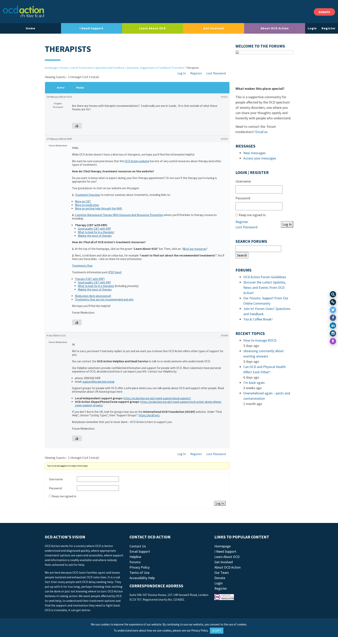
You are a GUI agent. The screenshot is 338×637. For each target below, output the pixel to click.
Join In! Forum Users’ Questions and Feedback (97, 67)
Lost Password (216, 73)
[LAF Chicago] (24, 11)
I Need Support (91, 28)
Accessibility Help (142, 578)
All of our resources (195, 249)
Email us (261, 132)
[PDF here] (114, 272)
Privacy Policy (139, 567)
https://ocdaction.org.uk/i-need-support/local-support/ (157, 398)
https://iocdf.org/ (149, 415)
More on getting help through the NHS (98, 208)
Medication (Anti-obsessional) (93, 296)
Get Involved (213, 28)
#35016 (224, 138)
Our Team (221, 572)
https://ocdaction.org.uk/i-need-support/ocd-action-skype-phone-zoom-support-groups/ (148, 403)
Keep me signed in (64, 496)
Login (312, 28)
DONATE (324, 12)
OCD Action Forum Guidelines (264, 277)
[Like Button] (77, 126)
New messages (254, 153)
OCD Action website (137, 161)
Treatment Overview (87, 195)
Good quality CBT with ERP (94, 228)
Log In (181, 73)
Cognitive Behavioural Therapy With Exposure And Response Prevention (119, 215)
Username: (56, 479)
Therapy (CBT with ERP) (90, 279)
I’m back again (254, 382)
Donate (219, 578)
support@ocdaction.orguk (98, 381)
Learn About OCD (152, 28)
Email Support (139, 551)
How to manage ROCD (259, 340)
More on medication (87, 205)
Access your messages (259, 158)
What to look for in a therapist (96, 232)
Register (328, 28)
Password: (55, 488)
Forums (64, 67)
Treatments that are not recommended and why (104, 299)
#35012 (224, 96)
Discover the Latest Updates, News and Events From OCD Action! (264, 287)
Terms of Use (139, 572)
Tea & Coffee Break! (258, 319)
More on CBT (83, 201)
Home (30, 28)
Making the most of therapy (95, 236)
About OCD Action (275, 28)
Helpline (135, 556)
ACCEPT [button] (216, 630)
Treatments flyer (82, 265)
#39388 (224, 335)
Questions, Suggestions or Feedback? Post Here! (155, 67)
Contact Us (137, 546)
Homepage (51, 67)
